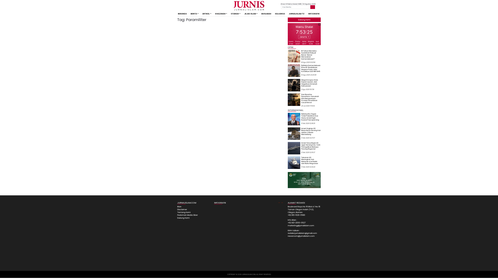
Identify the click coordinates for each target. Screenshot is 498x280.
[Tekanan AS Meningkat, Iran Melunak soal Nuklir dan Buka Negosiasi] (294, 162)
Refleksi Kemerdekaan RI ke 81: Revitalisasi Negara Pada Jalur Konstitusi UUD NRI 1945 (310, 68)
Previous (279, 202)
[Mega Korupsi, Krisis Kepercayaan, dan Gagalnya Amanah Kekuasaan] (294, 85)
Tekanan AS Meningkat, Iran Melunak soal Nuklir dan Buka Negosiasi (309, 160)
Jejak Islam (250, 13)
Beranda (182, 13)
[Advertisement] (169, 48)
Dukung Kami (304, 19)
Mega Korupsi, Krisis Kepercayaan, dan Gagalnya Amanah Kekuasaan (309, 83)
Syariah (235, 13)
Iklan (179, 206)
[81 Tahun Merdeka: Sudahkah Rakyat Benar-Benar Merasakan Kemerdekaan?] (294, 56)
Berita (194, 13)
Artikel (206, 13)
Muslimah (266, 13)
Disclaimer (182, 209)
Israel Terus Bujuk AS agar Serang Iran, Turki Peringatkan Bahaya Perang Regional (310, 146)
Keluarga (280, 13)
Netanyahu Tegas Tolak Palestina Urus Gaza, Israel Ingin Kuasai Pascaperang (310, 117)
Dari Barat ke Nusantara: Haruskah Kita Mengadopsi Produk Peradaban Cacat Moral (310, 98)
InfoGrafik (314, 13)
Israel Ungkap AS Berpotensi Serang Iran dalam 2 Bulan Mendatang (311, 131)
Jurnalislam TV (296, 13)
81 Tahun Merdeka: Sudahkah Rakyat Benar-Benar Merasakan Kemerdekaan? (309, 55)
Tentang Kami (184, 212)
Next (282, 202)
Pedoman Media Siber (187, 215)
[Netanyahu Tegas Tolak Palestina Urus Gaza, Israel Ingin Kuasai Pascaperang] (294, 119)
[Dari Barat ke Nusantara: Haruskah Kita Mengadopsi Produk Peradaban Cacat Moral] (294, 99)
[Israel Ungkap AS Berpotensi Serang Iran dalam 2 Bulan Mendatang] (294, 133)
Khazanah (220, 13)
